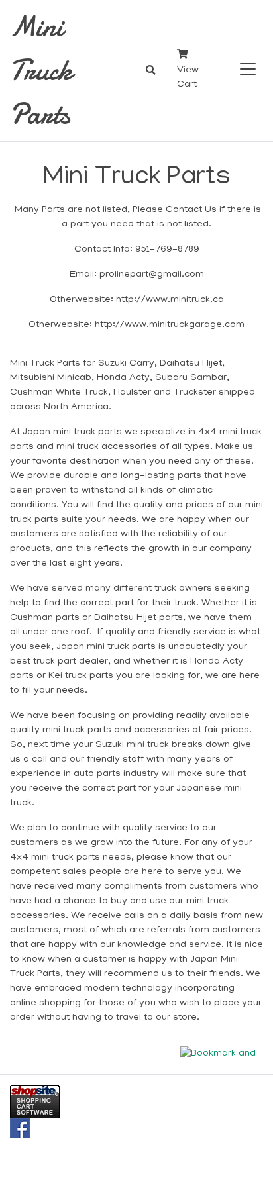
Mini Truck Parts (41, 70)
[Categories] (245, 66)
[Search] (150, 70)
